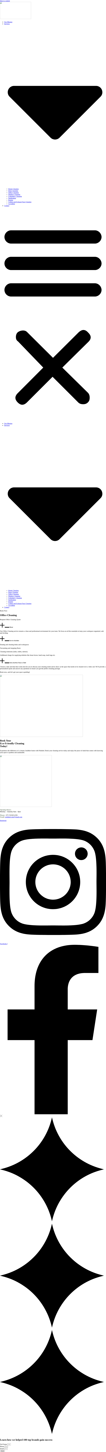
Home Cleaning (13, 189)
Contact (6, 206)
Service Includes (14, 640)
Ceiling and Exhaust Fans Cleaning (19, 202)
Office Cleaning (13, 193)
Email (2, 1449)
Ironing (10, 200)
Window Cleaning (14, 194)
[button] (53, 314)
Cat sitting (11, 204)
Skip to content (5, 1)
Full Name (3, 1444)
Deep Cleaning (13, 191)
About (11, 627)
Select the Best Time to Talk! (18, 662)
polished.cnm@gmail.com (13, 817)
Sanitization (12, 198)
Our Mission (8, 22)
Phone (2, 1446)
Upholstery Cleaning (15, 196)
